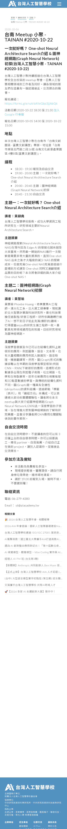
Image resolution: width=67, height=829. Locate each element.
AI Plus (37, 826)
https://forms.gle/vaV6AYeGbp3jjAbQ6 (31, 103)
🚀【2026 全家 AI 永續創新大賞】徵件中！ (30, 591)
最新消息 (22, 18)
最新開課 (23, 826)
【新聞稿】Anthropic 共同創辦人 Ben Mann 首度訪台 (33, 565)
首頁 (13, 18)
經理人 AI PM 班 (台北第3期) (22, 558)
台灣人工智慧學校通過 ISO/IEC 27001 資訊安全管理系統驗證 (33, 532)
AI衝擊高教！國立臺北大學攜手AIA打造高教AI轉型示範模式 (33, 539)
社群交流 (38, 822)
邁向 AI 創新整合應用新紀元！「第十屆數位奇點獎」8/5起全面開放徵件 (33, 545)
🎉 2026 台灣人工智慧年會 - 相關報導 (27, 519)
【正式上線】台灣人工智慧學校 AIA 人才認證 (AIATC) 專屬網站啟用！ (33, 571)
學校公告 (52, 826)
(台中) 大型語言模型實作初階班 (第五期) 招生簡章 (33, 578)
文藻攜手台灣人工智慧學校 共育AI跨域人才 (30, 584)
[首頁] (30, 3)
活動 (31, 18)
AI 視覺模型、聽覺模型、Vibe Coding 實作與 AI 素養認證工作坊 (33, 552)
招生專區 (23, 822)
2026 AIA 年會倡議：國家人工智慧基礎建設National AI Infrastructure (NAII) (33, 526)
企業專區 (9, 822)
